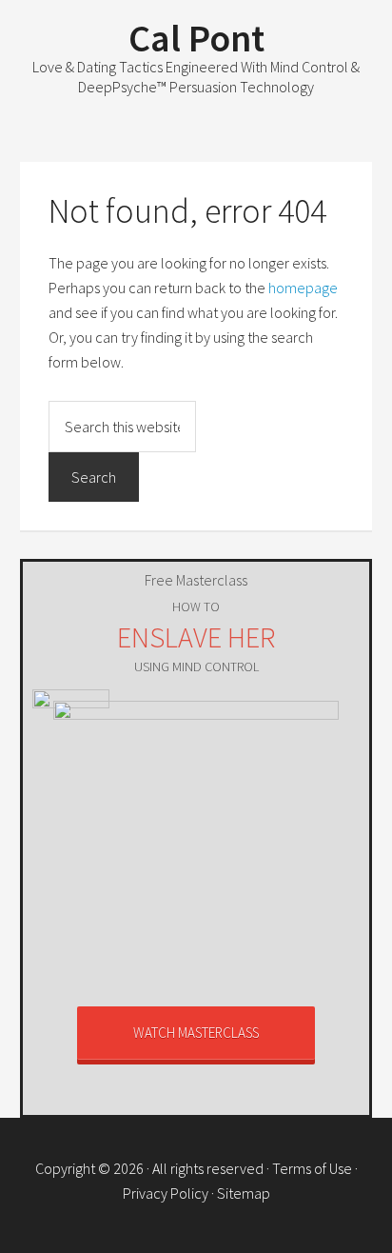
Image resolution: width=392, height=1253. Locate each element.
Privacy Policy (165, 1193)
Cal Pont (196, 38)
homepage (303, 287)
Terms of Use (312, 1168)
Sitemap (243, 1193)
